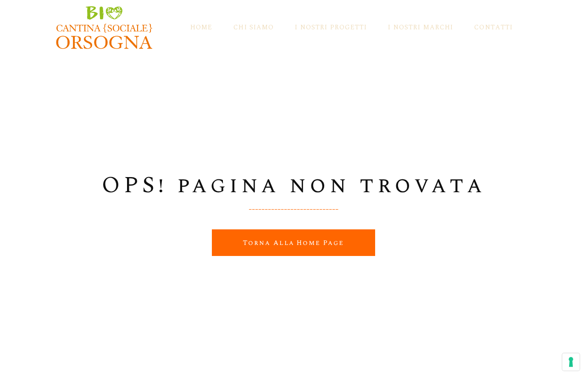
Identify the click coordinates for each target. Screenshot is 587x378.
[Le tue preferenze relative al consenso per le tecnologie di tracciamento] (571, 362)
